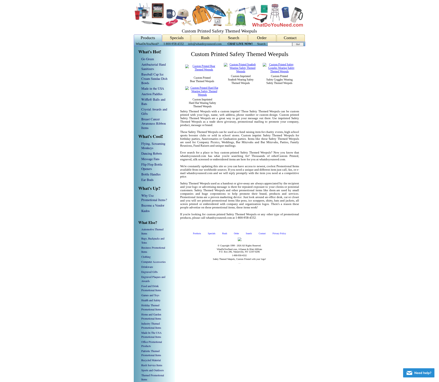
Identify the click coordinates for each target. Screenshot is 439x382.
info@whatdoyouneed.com (205, 44)
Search (233, 37)
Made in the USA (152, 88)
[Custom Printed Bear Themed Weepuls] (202, 69)
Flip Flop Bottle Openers (151, 166)
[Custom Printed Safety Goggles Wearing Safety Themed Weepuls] (279, 71)
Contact (290, 37)
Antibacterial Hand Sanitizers (153, 66)
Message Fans (150, 159)
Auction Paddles (152, 94)
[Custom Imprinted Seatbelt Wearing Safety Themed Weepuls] (240, 71)
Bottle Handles (151, 174)
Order (262, 37)
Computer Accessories (153, 262)
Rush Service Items (151, 365)
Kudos (145, 211)
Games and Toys (150, 295)
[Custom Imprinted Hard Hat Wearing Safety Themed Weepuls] (202, 94)
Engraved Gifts (149, 272)
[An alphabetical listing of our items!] (218, 25)
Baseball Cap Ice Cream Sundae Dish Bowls (154, 78)
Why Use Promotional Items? (154, 197)
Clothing (146, 256)
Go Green (147, 59)
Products (148, 37)
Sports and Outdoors (152, 370)
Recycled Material (151, 360)
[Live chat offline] (418, 372)
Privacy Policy (279, 233)
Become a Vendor (152, 205)
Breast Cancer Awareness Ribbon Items (153, 123)
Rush (205, 37)
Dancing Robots (151, 153)
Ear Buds (147, 180)
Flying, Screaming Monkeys (153, 145)
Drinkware (147, 267)
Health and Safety (151, 300)
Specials (177, 37)
